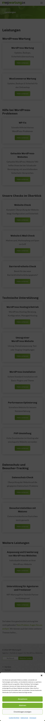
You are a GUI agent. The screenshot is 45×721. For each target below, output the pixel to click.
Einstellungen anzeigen (22, 712)
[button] (41, 675)
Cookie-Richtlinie (14, 718)
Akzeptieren (22, 699)
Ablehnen (22, 705)
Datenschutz (24, 718)
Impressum (32, 718)
